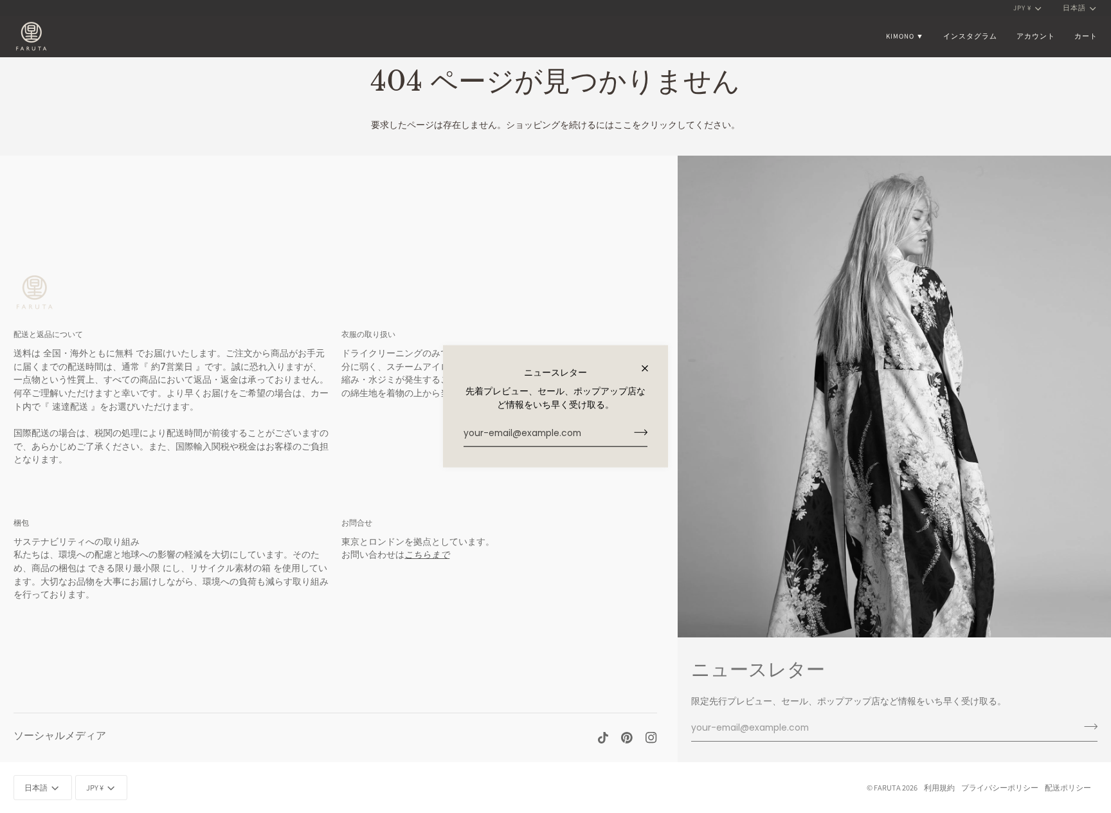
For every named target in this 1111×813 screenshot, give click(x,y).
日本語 (1074, 7)
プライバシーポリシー (999, 787)
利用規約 (939, 787)
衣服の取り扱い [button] (368, 334)
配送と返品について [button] (48, 334)
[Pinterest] (627, 738)
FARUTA (887, 787)
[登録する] (636, 432)
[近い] (650, 368)
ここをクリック (645, 125)
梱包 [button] (21, 522)
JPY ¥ (1022, 7)
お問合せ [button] (356, 522)
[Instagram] (651, 738)
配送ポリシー (1068, 787)
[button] (905, 36)
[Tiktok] (603, 738)
